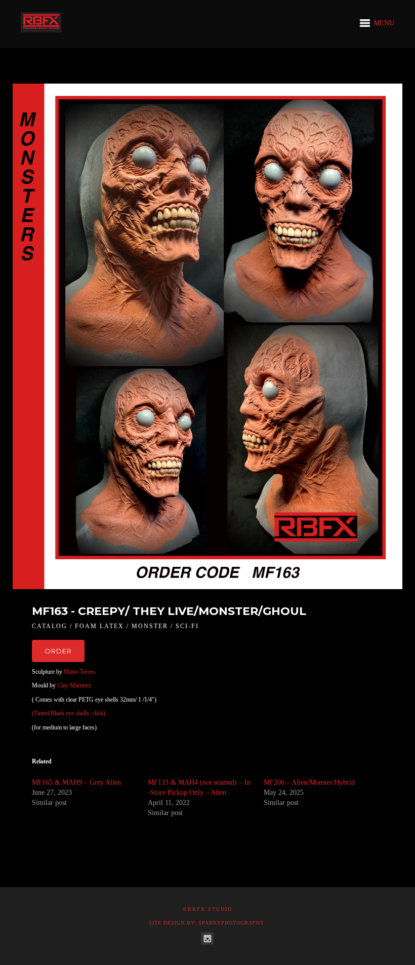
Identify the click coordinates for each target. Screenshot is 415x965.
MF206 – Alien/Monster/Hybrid (309, 782)
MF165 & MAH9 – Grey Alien (76, 782)
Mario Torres (79, 671)
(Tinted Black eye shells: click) (68, 713)
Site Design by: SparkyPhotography (206, 922)
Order (58, 651)
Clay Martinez (74, 685)
